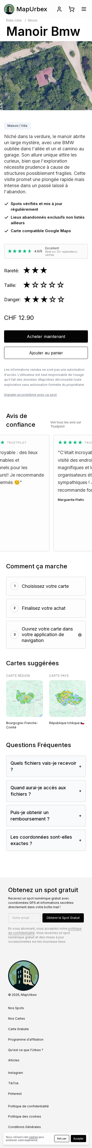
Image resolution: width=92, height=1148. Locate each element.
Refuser (61, 1138)
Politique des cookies (24, 1116)
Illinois (32, 20)
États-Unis (14, 20)
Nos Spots (16, 1008)
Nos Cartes (16, 1018)
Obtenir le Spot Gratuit (63, 918)
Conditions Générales (24, 1127)
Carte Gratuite (18, 1029)
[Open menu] (84, 9)
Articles (13, 1060)
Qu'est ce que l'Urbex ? (25, 1050)
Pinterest (15, 1094)
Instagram (15, 1073)
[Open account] (59, 9)
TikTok (13, 1083)
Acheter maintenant (46, 336)
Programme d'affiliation (25, 1039)
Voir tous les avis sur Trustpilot (65, 424)
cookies (33, 1137)
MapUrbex (31, 9)
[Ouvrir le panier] (71, 9)
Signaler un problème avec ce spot (30, 395)
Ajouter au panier (46, 352)
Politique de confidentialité (28, 1106)
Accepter (78, 1138)
